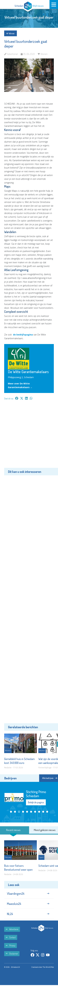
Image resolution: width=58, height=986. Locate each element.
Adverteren (13, 929)
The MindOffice (48, 967)
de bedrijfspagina (23, 334)
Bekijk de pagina (36, 802)
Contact (12, 937)
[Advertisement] (29, 436)
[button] (11, 811)
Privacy (12, 945)
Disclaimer (13, 953)
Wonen (11, 33)
